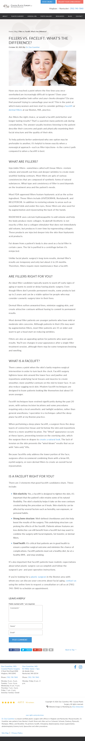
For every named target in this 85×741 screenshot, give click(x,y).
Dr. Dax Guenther (33, 47)
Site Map (5, 733)
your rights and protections (35, 715)
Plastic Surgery (17, 16)
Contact (79, 16)
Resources (60, 16)
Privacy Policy (17, 733)
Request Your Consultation (69, 2)
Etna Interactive (77, 707)
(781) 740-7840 (12, 677)
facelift (68, 105)
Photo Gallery (46, 16)
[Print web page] (45, 649)
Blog (70, 16)
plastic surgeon (38, 576)
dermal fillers (15, 109)
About (5, 16)
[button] (37, 649)
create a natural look (50, 439)
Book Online (47, 2)
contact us (71, 580)
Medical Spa (32, 16)
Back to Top (69, 649)
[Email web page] (51, 649)
